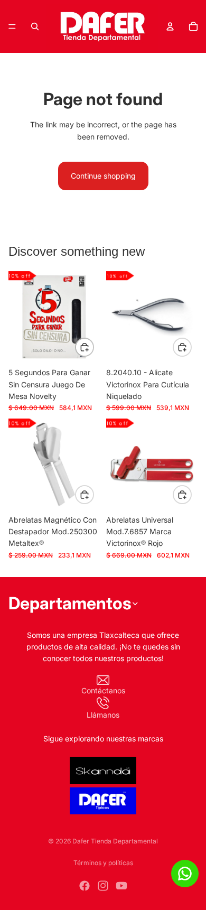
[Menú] (12, 26)
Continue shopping (103, 175)
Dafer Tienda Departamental (115, 841)
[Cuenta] (170, 26)
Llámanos (103, 714)
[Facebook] (84, 885)
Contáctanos (103, 690)
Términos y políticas (103, 863)
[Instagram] (103, 885)
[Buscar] (34, 26)
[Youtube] (121, 885)
